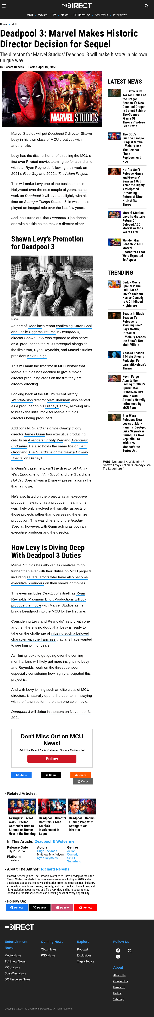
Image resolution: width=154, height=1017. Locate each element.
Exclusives (84, 955)
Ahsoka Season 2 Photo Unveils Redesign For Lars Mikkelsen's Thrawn (134, 360)
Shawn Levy (111, 465)
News (65, 15)
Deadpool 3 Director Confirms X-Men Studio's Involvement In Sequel (52, 826)
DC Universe (81, 15)
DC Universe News (17, 979)
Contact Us (120, 981)
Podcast (82, 949)
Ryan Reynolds (38, 168)
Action (71, 851)
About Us (119, 975)
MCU (30, 15)
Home (3, 24)
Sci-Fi (71, 858)
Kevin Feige (37, 356)
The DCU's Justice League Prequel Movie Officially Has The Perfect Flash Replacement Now (133, 147)
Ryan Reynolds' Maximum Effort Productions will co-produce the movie (48, 599)
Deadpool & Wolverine (54, 841)
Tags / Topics (85, 961)
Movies (43, 15)
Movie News (13, 955)
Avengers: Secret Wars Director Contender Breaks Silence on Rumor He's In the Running (22, 826)
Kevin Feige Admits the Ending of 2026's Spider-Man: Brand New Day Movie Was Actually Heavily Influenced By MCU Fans (133, 392)
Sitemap (118, 999)
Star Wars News (15, 973)
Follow (18, 907)
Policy (117, 993)
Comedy (72, 854)
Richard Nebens (14, 67)
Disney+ (52, 406)
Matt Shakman (58, 400)
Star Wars (101, 15)
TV (54, 15)
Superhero (74, 861)
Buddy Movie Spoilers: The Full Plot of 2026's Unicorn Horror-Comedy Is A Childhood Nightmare (132, 293)
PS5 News (48, 955)
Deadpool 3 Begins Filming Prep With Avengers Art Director (82, 824)
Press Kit (119, 987)
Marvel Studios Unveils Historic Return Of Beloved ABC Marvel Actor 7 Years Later (133, 222)
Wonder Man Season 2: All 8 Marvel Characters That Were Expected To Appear (133, 250)
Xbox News (48, 949)
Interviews (120, 15)
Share (23, 774)
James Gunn (34, 434)
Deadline (35, 326)
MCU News (12, 967)
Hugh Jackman (47, 851)
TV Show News (15, 961)
